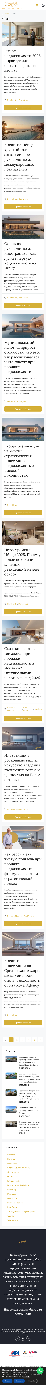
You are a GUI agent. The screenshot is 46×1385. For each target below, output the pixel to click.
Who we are (12, 1220)
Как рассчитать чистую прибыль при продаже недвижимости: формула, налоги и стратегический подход (23, 869)
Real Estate (12, 100)
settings (26, 1376)
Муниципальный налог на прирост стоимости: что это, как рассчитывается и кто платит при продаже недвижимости (22, 357)
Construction (13, 1172)
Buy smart (11, 1159)
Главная (7, 14)
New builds (12, 604)
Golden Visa (12, 1176)
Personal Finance (11, 709)
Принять (7, 1381)
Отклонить (19, 1381)
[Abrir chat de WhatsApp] (40, 1370)
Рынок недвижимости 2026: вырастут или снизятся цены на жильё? (23, 61)
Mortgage (11, 1194)
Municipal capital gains (17, 401)
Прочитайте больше (23, 107)
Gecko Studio (23, 1333)
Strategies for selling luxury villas (21, 1211)
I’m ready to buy (14, 1181)
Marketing (11, 1189)
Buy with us (23, 100)
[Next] (40, 1039)
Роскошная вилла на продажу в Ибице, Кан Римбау (28, 1110)
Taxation (38, 709)
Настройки (31, 1381)
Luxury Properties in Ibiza (17, 809)
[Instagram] (28, 1338)
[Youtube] (17, 1338)
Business (11, 1154)
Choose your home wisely (18, 1167)
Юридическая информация (26, 1331)
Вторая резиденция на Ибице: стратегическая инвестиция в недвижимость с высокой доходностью (21, 461)
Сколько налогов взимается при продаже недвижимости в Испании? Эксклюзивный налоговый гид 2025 (22, 663)
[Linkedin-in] (23, 1338)
